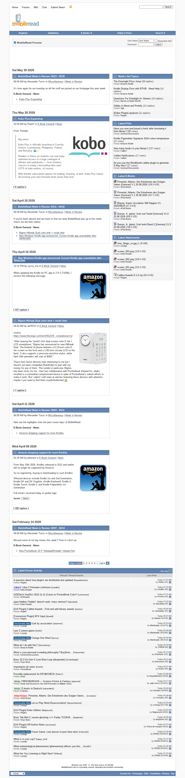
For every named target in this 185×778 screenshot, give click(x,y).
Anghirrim (78, 717)
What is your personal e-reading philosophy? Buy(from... (43, 652)
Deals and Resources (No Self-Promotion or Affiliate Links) (46, 684)
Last (102, 563)
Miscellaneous (55, 81)
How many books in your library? (131, 148)
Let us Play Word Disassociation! (48, 703)
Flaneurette (79, 652)
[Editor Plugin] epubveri (126, 113)
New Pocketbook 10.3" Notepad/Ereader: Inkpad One (47, 550)
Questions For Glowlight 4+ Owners (132, 98)
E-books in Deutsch (31, 688)
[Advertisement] (92, 58)
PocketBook (25, 669)
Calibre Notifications (124, 155)
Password (132, 44)
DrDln (38, 631)
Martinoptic (155, 625)
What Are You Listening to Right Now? (33, 753)
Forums (26, 7)
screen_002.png (125, 259)
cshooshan (83, 595)
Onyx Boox (25, 662)
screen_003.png (125, 251)
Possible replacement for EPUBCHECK (34, 674)
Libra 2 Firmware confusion (36, 587)
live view (164, 571)
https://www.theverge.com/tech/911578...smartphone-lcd (43, 336)
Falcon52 (84, 732)
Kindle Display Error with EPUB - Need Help (137, 88)
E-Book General (46, 124)
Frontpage (137, 773)
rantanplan (159, 611)
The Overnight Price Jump (127, 81)
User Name (133, 41)
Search (159, 33)
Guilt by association (41, 623)
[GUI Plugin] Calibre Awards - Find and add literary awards (44, 609)
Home (15, 7)
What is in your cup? (24, 739)
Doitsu (161, 582)
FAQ (146, 773)
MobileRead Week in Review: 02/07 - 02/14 (41, 528)
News (59, 124)
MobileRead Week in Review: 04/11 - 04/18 (41, 206)
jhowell (50, 616)
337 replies (21, 309)
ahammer (58, 623)
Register (23, 33)
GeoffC (87, 746)
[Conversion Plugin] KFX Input (29, 616)
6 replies (20, 187)
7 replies (20, 390)
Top (173, 773)
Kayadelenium (81, 580)
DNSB (156, 734)
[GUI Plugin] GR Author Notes (29, 724)
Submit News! (58, 7)
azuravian (50, 725)
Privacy (165, 773)
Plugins (124, 115)
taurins (79, 609)
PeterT (59, 674)
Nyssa (55, 638)
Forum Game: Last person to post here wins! (54, 731)
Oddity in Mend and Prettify (128, 105)
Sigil (122, 108)
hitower (157, 618)
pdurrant (76, 681)
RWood (58, 754)
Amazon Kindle (126, 84)
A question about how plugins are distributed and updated (43, 580)
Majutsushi (47, 710)
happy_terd (41, 739)
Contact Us (125, 773)
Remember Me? (165, 41)
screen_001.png (125, 267)
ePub (22, 676)
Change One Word (41, 638)
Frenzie (160, 597)
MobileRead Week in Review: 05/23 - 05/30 (41, 76)
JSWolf (161, 647)
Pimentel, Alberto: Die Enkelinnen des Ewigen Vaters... (57, 695)
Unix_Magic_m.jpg (127, 243)
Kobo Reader (126, 254)
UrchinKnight (72, 660)
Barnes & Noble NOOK (131, 101)
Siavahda (72, 602)
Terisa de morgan (154, 727)
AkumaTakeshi (74, 703)
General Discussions (130, 134)
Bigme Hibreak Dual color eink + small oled (41, 232)
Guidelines (53, 33)
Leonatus (157, 690)
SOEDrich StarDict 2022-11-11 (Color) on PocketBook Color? (45, 594)
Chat (44, 7)
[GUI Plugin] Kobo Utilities (27, 710)
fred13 (39, 667)
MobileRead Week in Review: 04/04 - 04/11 (41, 410)
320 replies (21, 508)
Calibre (124, 151)
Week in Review (73, 81)
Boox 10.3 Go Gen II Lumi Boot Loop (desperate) (39, 659)
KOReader (25, 597)
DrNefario (159, 654)
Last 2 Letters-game (24, 630)
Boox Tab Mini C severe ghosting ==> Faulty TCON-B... (43, 717)
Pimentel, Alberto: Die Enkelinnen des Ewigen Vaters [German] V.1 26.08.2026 (139, 183)
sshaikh (55, 587)
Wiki (36, 7)
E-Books (85, 33)
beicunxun (159, 662)
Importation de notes (24, 666)
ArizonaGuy (44, 645)
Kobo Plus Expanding (30, 99)
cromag (156, 705)
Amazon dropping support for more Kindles (41, 433)
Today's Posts (124, 33)
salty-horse (155, 683)
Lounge (124, 246)
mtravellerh (48, 689)
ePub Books (126, 187)
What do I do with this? (26, 645)
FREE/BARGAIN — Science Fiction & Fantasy (46, 681)
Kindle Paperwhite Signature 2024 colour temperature (141, 138)
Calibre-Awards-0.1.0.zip (130, 275)
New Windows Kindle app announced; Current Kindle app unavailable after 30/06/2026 (57, 237)
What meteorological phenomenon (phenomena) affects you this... (48, 746)
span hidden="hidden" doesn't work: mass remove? (40, 601)
